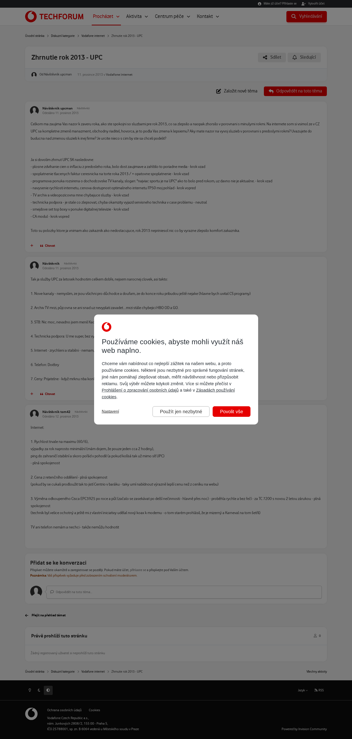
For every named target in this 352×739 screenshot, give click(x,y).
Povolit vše (231, 411)
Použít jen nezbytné (181, 411)
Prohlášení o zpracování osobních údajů (140, 390)
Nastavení (110, 411)
